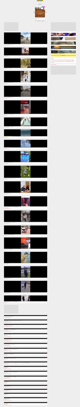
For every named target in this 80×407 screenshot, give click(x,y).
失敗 (64, 59)
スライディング (6, 115)
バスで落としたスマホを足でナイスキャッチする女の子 (9, 222)
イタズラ (68, 60)
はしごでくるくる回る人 (6, 263)
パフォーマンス (54, 60)
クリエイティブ (58, 60)
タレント (71, 60)
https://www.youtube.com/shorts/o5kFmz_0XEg (8, 208)
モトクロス (6, 394)
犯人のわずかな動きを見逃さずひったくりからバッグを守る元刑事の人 (11, 301)
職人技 (4, 302)
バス (6, 223)
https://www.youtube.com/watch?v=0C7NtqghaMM (8, 351)
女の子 (66, 60)
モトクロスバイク (9, 394)
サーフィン (5, 45)
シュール (61, 59)
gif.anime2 (40, 4)
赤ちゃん (6, 362)
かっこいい (5, 56)
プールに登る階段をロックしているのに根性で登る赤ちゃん (10, 361)
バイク (5, 394)
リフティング (7, 223)
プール (5, 362)
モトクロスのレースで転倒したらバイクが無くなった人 (9, 393)
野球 (72, 59)
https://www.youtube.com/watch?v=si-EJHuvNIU (8, 373)
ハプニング (5, 207)
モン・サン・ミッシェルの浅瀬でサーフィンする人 (9, 44)
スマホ (5, 223)
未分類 (53, 62)
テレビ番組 (61, 60)
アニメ (63, 60)
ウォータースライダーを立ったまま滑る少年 (8, 162)
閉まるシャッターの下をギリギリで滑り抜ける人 (9, 114)
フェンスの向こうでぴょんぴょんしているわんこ (9, 350)
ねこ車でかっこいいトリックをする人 (7, 68)
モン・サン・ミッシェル (8, 45)
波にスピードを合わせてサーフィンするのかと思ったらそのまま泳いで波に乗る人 (12, 136)
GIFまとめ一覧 (63, 55)
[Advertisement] (11, 26)
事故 (73, 60)
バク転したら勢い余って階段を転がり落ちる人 (8, 82)
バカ (4, 207)
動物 (4, 372)
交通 (66, 59)
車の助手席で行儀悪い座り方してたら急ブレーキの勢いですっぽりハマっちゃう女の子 (12, 335)
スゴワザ (6, 148)
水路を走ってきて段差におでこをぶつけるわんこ (9, 126)
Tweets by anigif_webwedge (53, 64)
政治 (51, 62)
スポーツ (6, 56)
